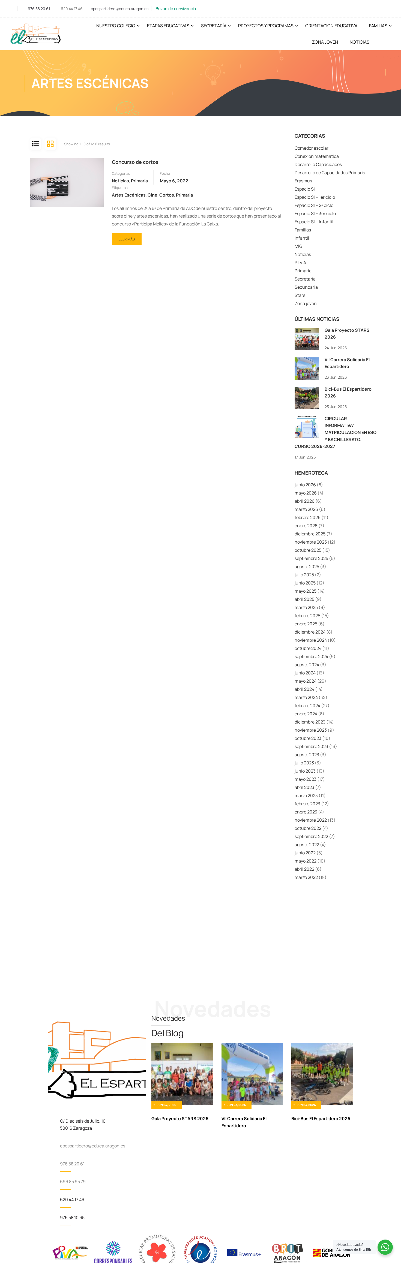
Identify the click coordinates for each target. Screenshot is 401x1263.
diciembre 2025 (310, 534)
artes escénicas (129, 195)
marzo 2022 (306, 877)
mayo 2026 (306, 493)
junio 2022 (305, 853)
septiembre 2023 (311, 746)
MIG (298, 246)
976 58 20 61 (39, 8)
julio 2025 (304, 575)
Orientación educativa (331, 26)
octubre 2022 (308, 828)
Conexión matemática (317, 156)
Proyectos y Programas (266, 26)
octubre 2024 (308, 648)
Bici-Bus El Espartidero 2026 (320, 1119)
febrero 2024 (307, 706)
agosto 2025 (307, 566)
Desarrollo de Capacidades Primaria (330, 173)
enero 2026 (306, 526)
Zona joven (306, 303)
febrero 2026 (308, 517)
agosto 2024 (307, 665)
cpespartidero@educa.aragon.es (119, 8)
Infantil (302, 238)
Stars (300, 295)
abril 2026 (305, 501)
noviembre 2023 (311, 730)
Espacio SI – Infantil (314, 222)
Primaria (139, 181)
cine (152, 195)
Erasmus (303, 181)
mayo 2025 (305, 591)
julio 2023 (304, 763)
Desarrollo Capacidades (318, 164)
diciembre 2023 (310, 722)
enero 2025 (306, 624)
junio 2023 (305, 771)
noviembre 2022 (311, 820)
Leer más (127, 237)
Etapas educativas (168, 26)
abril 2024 (304, 689)
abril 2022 (304, 869)
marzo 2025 (306, 607)
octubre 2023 (308, 738)
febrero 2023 (307, 804)
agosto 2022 (307, 845)
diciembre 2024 (310, 632)
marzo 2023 (306, 795)
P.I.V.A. (301, 263)
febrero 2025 (307, 616)
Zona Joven (325, 42)
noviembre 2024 (311, 640)
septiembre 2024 (311, 656)
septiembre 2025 (311, 558)
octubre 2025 (308, 550)
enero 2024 (306, 714)
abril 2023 (304, 787)
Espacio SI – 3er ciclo (315, 213)
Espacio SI (305, 189)
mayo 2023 (305, 779)
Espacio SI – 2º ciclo (314, 205)
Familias (378, 26)
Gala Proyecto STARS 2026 (179, 1119)
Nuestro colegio (115, 26)
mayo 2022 (305, 861)
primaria (184, 195)
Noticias (359, 42)
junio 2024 (305, 673)
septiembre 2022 (311, 836)
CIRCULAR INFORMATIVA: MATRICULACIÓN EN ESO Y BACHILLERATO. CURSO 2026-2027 (335, 432)
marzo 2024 (306, 697)
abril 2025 (304, 599)
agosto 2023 (307, 755)
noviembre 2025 (311, 542)
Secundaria (306, 287)
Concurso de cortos (135, 162)
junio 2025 (305, 583)
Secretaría (213, 26)
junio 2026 (305, 485)
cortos (166, 195)
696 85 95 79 (73, 1181)
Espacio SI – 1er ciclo (315, 197)
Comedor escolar (311, 148)
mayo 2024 (305, 681)
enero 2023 (306, 812)
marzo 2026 (306, 509)
